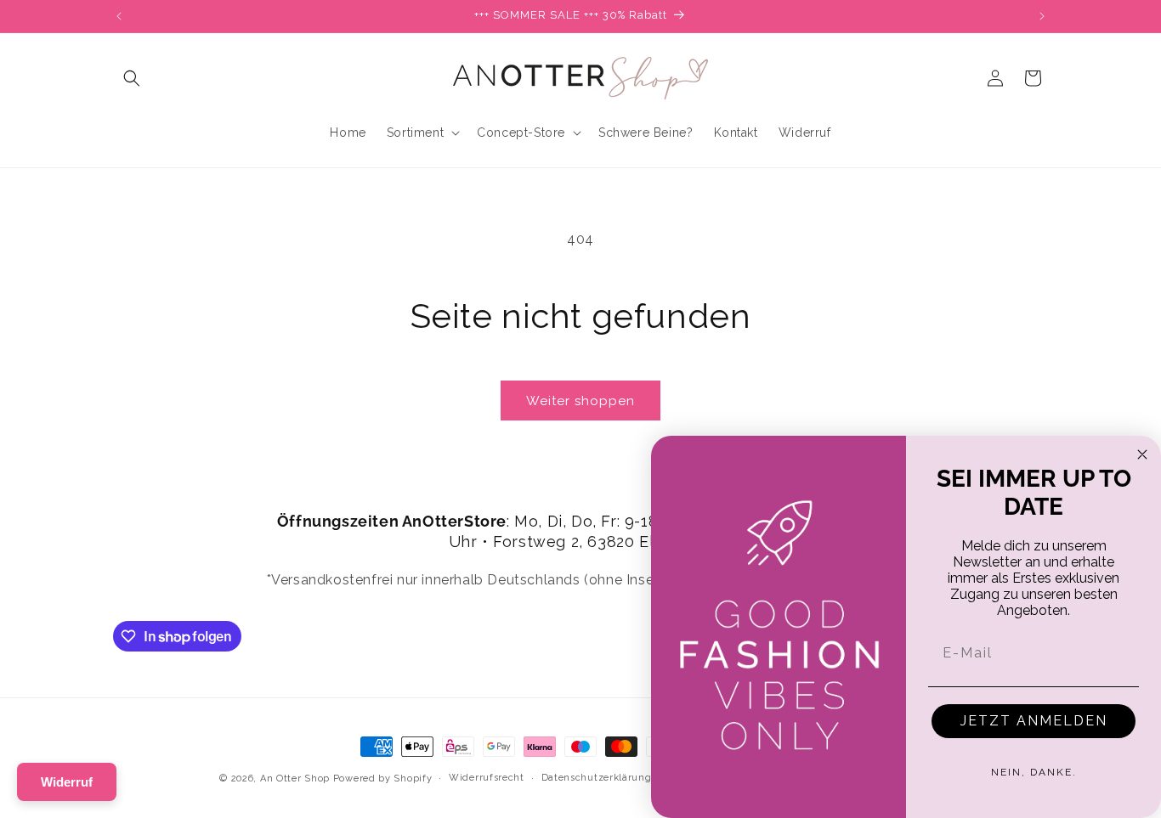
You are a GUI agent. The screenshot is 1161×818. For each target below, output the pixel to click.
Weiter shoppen (580, 401)
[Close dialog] (1142, 454)
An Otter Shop (295, 778)
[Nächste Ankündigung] (1042, 16)
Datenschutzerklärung (596, 777)
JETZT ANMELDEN (1033, 721)
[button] (131, 78)
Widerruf (67, 782)
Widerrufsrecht (486, 777)
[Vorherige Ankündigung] (119, 16)
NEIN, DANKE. (1034, 772)
